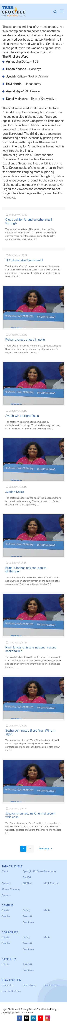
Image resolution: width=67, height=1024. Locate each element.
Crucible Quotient (11, 991)
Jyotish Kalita (14, 492)
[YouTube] (40, 1018)
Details (5, 910)
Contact (6, 883)
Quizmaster (50, 871)
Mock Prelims (51, 883)
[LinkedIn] (33, 1018)
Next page (44, 849)
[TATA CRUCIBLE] (13, 11)
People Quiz (29, 985)
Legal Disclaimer (10, 1009)
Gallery (26, 910)
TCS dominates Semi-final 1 (24, 260)
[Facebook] (19, 1018)
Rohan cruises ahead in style (25, 340)
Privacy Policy (28, 1009)
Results (6, 916)
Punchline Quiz (51, 985)
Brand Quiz (8, 985)
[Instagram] (47, 1018)
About (5, 871)
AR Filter (27, 883)
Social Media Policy (46, 1009)
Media (47, 910)
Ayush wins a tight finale (22, 416)
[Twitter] (26, 1018)
